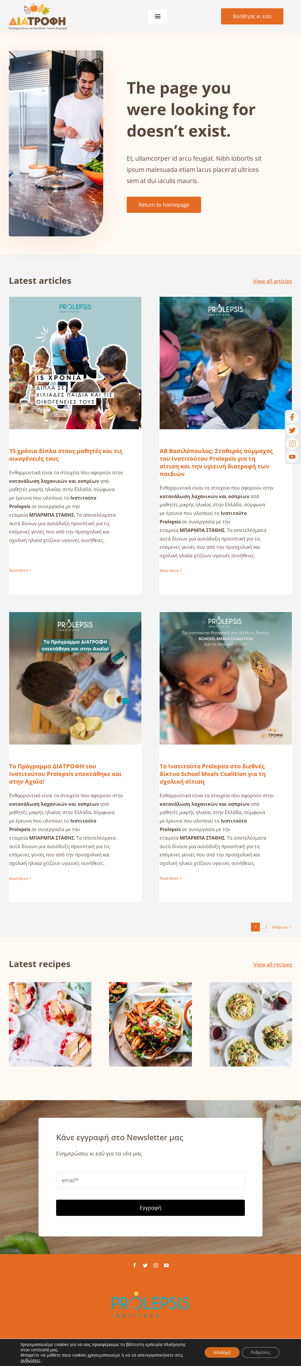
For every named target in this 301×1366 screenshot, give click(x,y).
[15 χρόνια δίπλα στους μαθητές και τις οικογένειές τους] (75, 363)
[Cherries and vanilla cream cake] (50, 1024)
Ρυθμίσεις (260, 1352)
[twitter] (145, 1265)
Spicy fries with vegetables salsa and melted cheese (150, 1010)
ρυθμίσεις (30, 1360)
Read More (18, 570)
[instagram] (155, 1265)
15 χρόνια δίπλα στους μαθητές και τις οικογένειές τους (75, 353)
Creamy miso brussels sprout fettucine (251, 1010)
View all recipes (272, 964)
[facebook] (134, 1265)
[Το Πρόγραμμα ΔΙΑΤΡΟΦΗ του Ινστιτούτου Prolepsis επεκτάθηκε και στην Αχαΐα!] (75, 678)
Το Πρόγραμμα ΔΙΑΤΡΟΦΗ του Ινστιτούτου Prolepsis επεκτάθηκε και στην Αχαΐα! (75, 664)
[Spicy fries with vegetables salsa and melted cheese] (150, 1024)
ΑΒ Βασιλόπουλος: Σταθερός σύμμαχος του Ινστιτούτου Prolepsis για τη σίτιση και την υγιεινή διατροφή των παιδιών (226, 345)
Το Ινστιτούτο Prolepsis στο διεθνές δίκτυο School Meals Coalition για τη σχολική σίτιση (226, 664)
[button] (13, 1025)
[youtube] (166, 1265)
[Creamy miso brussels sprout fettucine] (251, 1024)
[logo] (38, 5)
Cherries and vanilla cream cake (50, 1014)
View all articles (272, 281)
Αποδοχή (222, 1352)
